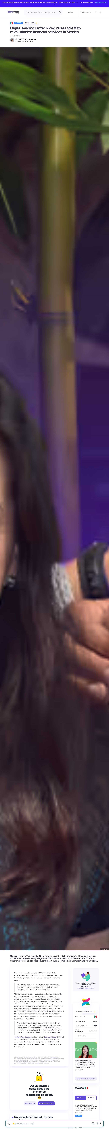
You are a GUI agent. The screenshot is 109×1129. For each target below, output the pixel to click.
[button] (71, 12)
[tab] (80, 1098)
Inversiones (18, 22)
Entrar (97, 12)
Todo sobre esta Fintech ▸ (86, 1078)
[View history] (93, 1123)
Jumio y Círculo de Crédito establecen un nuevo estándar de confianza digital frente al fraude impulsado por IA (86, 1107)
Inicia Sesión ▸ (30, 1103)
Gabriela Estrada (50, 1037)
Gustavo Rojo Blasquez (22, 1037)
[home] (13, 12)
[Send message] (97, 1123)
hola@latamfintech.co (86, 988)
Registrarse (85, 12)
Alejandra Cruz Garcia (27, 39)
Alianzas (78, 1115)
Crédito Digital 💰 (31, 22)
